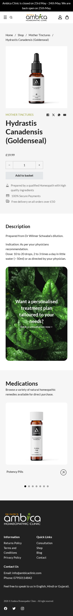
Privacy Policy (12, 557)
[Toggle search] (11, 17)
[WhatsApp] (59, 115)
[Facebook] (48, 115)
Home (9, 35)
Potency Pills (15, 471)
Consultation (44, 543)
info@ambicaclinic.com (26, 573)
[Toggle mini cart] (67, 17)
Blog (39, 552)
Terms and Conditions (10, 550)
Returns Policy (13, 543)
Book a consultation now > (36, 326)
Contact (41, 557)
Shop (21, 35)
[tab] (25, 486)
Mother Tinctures (39, 35)
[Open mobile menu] (5, 17)
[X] (53, 115)
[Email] (64, 115)
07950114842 (22, 577)
